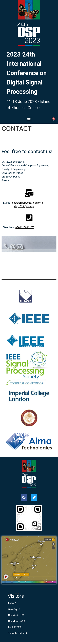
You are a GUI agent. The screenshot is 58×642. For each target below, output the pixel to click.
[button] (29, 119)
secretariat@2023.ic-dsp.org (27, 202)
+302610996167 (24, 227)
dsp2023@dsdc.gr (24, 206)
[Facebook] (24, 497)
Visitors (16, 596)
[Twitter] (34, 497)
